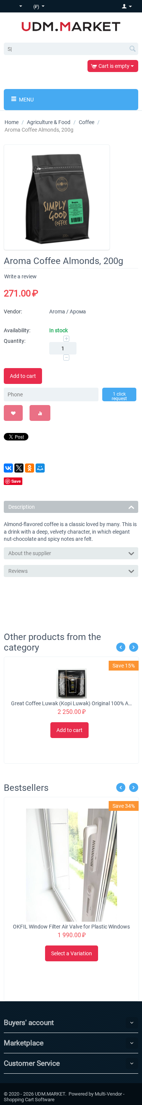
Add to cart (23, 376)
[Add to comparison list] (40, 413)
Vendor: (13, 311)
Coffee (86, 122)
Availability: (17, 330)
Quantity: (14, 341)
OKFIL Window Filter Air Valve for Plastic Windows (71, 927)
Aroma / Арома (67, 311)
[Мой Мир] (40, 468)
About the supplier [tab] (29, 553)
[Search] (132, 49)
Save (16, 481)
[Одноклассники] (29, 468)
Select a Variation (71, 953)
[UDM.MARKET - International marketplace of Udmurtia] (71, 26)
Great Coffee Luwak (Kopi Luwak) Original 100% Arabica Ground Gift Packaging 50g (71, 703)
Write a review (20, 276)
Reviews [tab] (18, 571)
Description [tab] (21, 507)
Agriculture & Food (48, 122)
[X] (18, 468)
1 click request (119, 396)
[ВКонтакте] (8, 468)
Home (12, 122)
